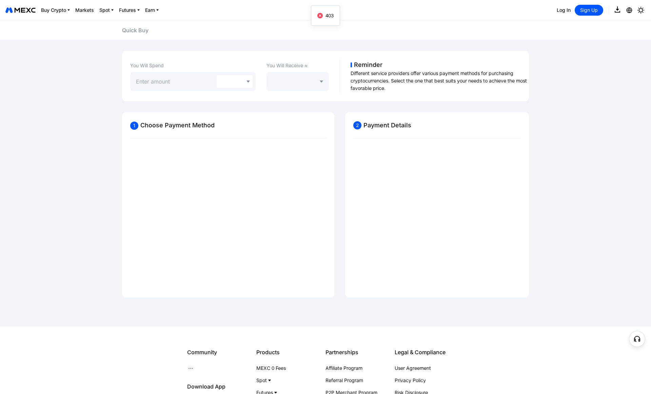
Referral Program (344, 380)
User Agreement (413, 368)
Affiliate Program (344, 368)
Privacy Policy (410, 380)
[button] (637, 339)
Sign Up (589, 10)
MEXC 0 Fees (271, 368)
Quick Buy (135, 30)
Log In (564, 10)
